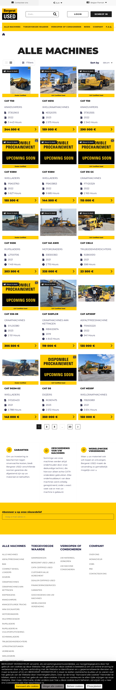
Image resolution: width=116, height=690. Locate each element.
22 (70, 426)
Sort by (94, 62)
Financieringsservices (43, 585)
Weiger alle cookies (53, 686)
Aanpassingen (38, 558)
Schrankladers (10, 637)
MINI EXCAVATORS (11, 609)
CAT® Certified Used (41, 567)
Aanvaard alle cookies (27, 686)
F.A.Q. (109, 27)
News (87, 27)
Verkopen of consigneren (66, 27)
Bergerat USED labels (43, 562)
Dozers (6, 577)
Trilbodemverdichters (14, 641)
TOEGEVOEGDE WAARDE (35, 27)
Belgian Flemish (97, 3)
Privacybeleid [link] (94, 686)
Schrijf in (101, 14)
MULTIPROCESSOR (11, 619)
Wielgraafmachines (13, 661)
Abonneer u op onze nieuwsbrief (22, 512)
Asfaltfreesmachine (13, 559)
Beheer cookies (75, 686)
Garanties (36, 590)
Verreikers (8, 651)
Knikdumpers (9, 599)
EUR (56, 2)
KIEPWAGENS (8, 595)
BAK (4, 564)
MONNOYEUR (95, 559)
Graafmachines (10, 582)
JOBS (91, 564)
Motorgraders (10, 614)
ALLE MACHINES (12, 27)
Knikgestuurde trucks (14, 604)
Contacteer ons (21, 3)
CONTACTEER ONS (98, 573)
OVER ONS (94, 554)
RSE (91, 569)
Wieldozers (8, 656)
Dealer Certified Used (43, 580)
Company (98, 27)
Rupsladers (8, 624)
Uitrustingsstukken (12, 646)
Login (78, 14)
